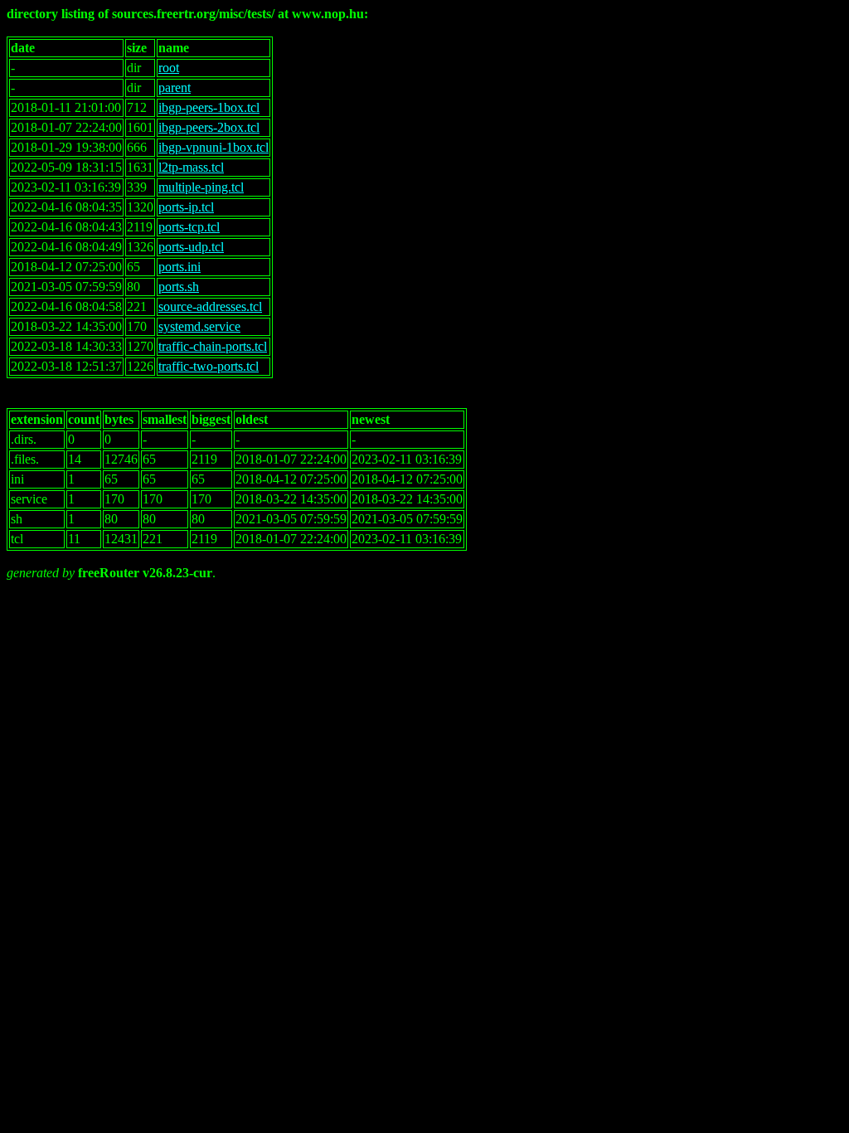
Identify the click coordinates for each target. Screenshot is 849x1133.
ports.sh (178, 287)
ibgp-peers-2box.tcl (209, 127)
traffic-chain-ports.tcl (212, 346)
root (168, 68)
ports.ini (179, 267)
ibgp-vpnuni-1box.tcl (213, 147)
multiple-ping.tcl (201, 187)
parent (174, 87)
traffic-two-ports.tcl (208, 366)
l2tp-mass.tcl (191, 167)
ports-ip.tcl (186, 207)
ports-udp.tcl (191, 247)
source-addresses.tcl (210, 306)
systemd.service (199, 326)
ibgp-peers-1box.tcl (209, 107)
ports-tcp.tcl (189, 227)
